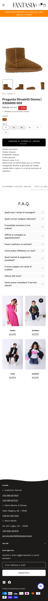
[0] (40, 5)
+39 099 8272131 (10, 500)
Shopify (22, 588)
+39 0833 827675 (10, 531)
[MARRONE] (4, 119)
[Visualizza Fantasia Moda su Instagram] (4, 582)
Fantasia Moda (13, 588)
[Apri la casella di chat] (41, 586)
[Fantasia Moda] (24, 5)
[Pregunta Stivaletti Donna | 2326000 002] (7, 84)
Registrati (24, 573)
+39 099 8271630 (10, 495)
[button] (35, 5)
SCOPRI (12, 334)
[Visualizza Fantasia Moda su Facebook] (9, 582)
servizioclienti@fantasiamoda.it (17, 536)
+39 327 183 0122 (10, 516)
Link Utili (5, 543)
